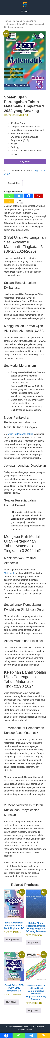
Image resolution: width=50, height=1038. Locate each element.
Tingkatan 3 (16, 21)
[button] (41, 35)
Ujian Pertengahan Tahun (20, 434)
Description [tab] (14, 183)
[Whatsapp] (9, 196)
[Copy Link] (9, 201)
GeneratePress (25, 1029)
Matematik (9, 573)
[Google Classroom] (38, 196)
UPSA (7, 174)
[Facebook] (28, 196)
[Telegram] (18, 196)
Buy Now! (25, 161)
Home (7, 21)
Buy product (12, 939)
